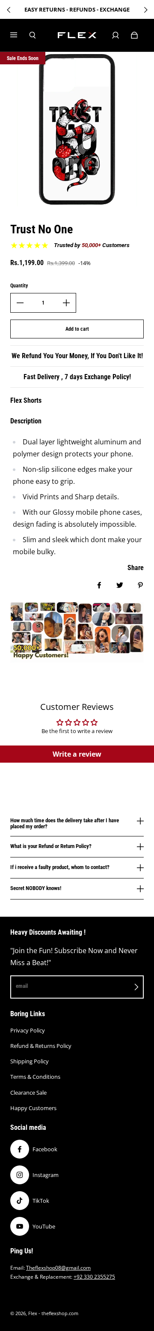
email (22, 986)
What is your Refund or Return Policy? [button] (51, 846)
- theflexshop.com (58, 1313)
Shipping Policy (29, 1061)
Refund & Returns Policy (40, 1046)
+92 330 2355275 (94, 1276)
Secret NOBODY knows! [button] (35, 888)
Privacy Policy (27, 1030)
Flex (32, 1313)
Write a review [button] (77, 754)
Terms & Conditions (35, 1076)
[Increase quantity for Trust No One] (66, 302)
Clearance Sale (28, 1092)
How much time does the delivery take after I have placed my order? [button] (64, 823)
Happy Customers (33, 1108)
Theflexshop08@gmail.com (58, 1267)
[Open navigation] (19, 35)
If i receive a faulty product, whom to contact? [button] (60, 867)
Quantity (19, 286)
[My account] (115, 35)
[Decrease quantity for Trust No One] (20, 302)
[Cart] (134, 35)
